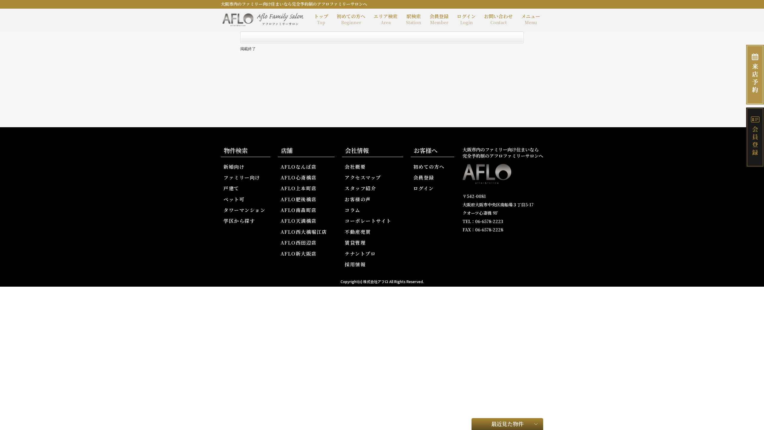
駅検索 (413, 19)
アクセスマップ (363, 177)
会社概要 (355, 166)
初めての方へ (351, 19)
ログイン (466, 19)
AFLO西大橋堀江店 (304, 231)
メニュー (530, 19)
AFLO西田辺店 (299, 242)
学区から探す (239, 220)
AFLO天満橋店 (299, 220)
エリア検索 (386, 19)
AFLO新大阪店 (299, 253)
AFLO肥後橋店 (299, 199)
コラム (353, 210)
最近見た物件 (507, 424)
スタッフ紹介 (360, 188)
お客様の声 (358, 199)
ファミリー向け (242, 177)
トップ (321, 19)
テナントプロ (360, 253)
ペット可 (234, 199)
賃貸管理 (355, 242)
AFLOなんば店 (299, 166)
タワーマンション (244, 210)
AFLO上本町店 (299, 188)
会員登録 (439, 19)
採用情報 (355, 264)
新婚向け (234, 166)
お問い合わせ (498, 19)
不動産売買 (358, 231)
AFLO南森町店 (299, 210)
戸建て (231, 188)
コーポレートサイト (368, 220)
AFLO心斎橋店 (299, 177)
